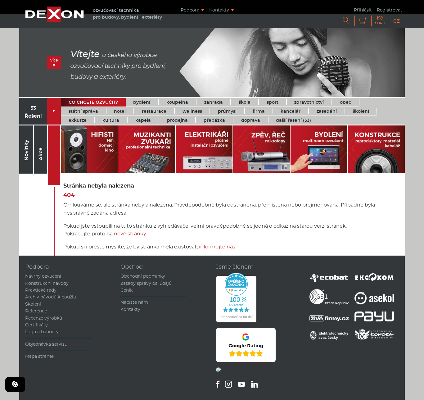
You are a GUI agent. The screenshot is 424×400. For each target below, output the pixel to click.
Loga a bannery (42, 331)
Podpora (190, 9)
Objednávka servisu (46, 344)
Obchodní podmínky (142, 276)
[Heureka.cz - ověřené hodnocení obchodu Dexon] (236, 321)
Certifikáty (36, 325)
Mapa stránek (39, 356)
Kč (380, 20)
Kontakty (219, 9)
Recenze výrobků (43, 318)
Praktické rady (40, 290)
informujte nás (217, 247)
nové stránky (130, 234)
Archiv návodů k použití (50, 297)
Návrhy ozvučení (43, 276)
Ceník (126, 290)
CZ (396, 21)
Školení (33, 304)
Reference (36, 311)
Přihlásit (363, 9)
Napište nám (134, 302)
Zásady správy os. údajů (146, 283)
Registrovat (389, 9)
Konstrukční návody (47, 283)
